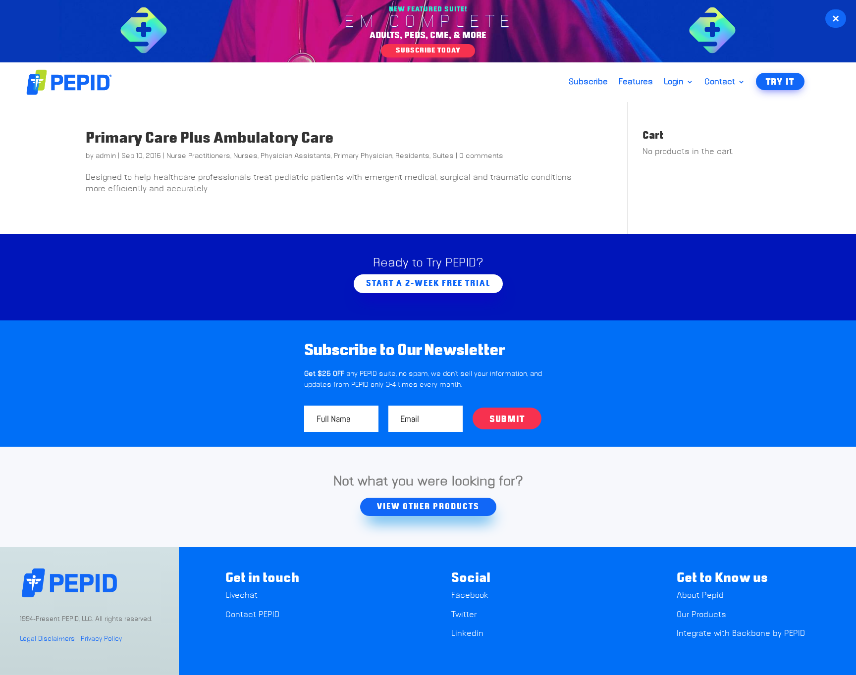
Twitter (464, 614)
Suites (443, 156)
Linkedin (467, 633)
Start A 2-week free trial (428, 283)
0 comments (481, 156)
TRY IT (780, 82)
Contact (719, 82)
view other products (428, 506)
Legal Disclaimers (47, 639)
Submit (507, 419)
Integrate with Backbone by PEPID (741, 633)
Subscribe (588, 82)
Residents (412, 156)
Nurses (245, 156)
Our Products (701, 614)
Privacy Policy (101, 639)
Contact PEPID (252, 614)
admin (106, 156)
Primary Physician (363, 156)
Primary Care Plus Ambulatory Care (209, 138)
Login (674, 82)
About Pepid (700, 595)
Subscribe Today (428, 50)
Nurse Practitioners (198, 156)
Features (636, 82)
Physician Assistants (296, 156)
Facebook (469, 595)
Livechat (242, 595)
